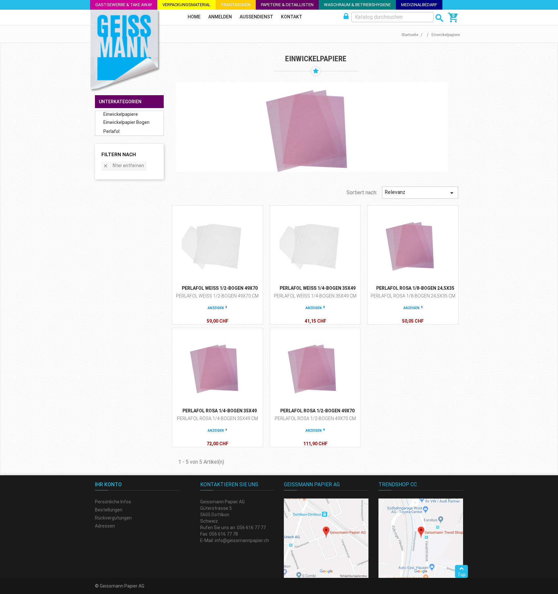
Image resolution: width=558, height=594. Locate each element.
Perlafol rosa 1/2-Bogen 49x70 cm (315, 418)
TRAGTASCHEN (236, 4)
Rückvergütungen (113, 517)
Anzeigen (216, 308)
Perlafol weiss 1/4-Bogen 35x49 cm (315, 295)
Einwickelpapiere (120, 114)
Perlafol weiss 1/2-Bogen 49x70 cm (217, 295)
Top (462, 574)
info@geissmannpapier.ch (242, 540)
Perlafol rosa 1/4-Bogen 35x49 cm (217, 418)
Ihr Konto (108, 484)
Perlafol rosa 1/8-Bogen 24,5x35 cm (413, 295)
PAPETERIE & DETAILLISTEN (287, 4)
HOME (194, 16)
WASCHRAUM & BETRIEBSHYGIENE (357, 4)
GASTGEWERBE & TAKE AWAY (123, 4)
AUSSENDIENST (256, 16)
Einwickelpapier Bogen (126, 122)
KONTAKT (291, 16)
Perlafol (111, 131)
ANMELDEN (220, 16)
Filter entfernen (123, 165)
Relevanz (420, 193)
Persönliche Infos (113, 501)
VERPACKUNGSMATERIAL (186, 4)
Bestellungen (108, 509)
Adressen (105, 526)
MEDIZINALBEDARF (419, 4)
